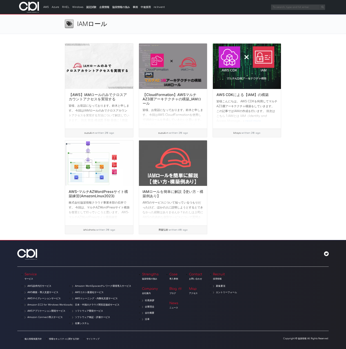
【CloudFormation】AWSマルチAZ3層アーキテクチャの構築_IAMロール (172, 99)
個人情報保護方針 (33, 339)
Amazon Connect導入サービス (45, 317)
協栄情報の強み (121, 7)
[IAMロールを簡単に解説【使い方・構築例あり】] (173, 163)
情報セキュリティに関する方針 (64, 339)
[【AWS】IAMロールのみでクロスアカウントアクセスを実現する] (99, 66)
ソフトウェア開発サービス (89, 311)
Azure (55, 7)
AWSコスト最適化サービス (89, 292)
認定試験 (91, 7)
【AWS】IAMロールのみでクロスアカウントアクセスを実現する (98, 97)
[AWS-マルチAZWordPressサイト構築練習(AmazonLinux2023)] (99, 163)
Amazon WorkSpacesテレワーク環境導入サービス (103, 286)
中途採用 (146, 7)
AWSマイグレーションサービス (44, 298)
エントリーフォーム (226, 292)
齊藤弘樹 (163, 230)
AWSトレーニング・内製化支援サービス (96, 298)
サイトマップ (92, 339)
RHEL (65, 7)
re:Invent (159, 7)
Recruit (219, 276)
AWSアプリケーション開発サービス (46, 311)
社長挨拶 (149, 300)
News (173, 305)
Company (150, 290)
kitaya (237, 133)
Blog (173, 290)
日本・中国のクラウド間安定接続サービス (97, 305)
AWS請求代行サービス (39, 286)
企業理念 (149, 307)
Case (173, 276)
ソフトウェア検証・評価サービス (92, 317)
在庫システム (82, 323)
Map (193, 290)
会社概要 (149, 313)
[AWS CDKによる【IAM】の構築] (247, 66)
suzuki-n (89, 133)
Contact (195, 276)
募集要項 (220, 286)
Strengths (150, 276)
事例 (135, 7)
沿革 (147, 319)
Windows (77, 7)
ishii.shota (89, 230)
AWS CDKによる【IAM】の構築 (242, 95)
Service (31, 276)
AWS (46, 7)
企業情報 (104, 7)
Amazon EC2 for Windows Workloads (49, 305)
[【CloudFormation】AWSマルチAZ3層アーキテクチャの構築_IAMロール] (173, 66)
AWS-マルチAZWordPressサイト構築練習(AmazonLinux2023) (98, 193)
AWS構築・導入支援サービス (42, 292)
